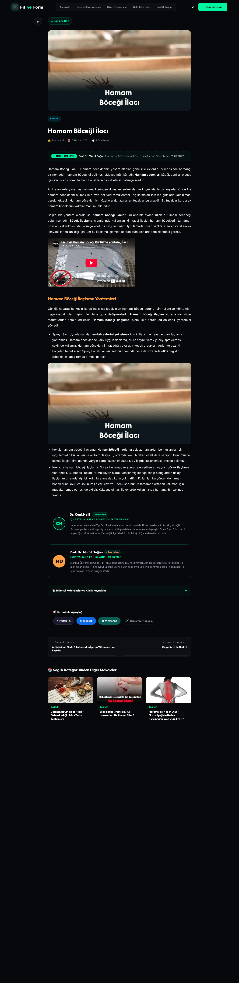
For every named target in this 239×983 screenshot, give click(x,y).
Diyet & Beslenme (117, 7)
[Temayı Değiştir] (192, 6)
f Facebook (86, 620)
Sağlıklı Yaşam (164, 7)
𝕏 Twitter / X (64, 620)
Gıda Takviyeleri (141, 7)
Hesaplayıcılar (212, 7)
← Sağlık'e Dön (60, 20)
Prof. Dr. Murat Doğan (91, 156)
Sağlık (54, 118)
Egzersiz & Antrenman (89, 7)
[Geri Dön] (38, 21)
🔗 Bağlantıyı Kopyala (139, 621)
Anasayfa (65, 7)
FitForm (31, 7)
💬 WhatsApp (109, 620)
